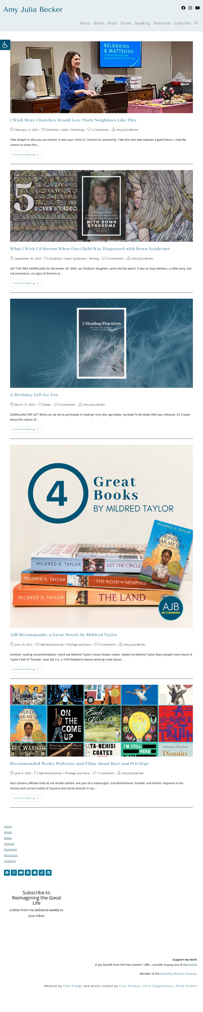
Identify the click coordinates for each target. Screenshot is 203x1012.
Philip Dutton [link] (186, 986)
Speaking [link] (10, 861)
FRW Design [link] (73, 986)
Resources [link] (11, 855)
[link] (5, 45)
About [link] (8, 832)
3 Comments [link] (105, 773)
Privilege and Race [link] (79, 644)
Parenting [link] (77, 130)
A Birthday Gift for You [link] (34, 395)
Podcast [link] (9, 843)
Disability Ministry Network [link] (178, 973)
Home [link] (8, 826)
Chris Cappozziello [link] (158, 986)
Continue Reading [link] (27, 153)
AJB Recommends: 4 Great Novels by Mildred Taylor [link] (64, 635)
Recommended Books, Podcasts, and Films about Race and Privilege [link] (79, 763)
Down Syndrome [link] (75, 258)
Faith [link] (65, 130)
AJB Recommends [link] (52, 644)
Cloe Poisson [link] (129, 986)
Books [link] (47, 404)
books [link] (192, 965)
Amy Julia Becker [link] (128, 130)
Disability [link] (52, 130)
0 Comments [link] (100, 130)
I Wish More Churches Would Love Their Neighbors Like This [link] (73, 120)
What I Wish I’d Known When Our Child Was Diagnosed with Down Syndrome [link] (90, 249)
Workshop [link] (10, 849)
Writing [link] (94, 258)
